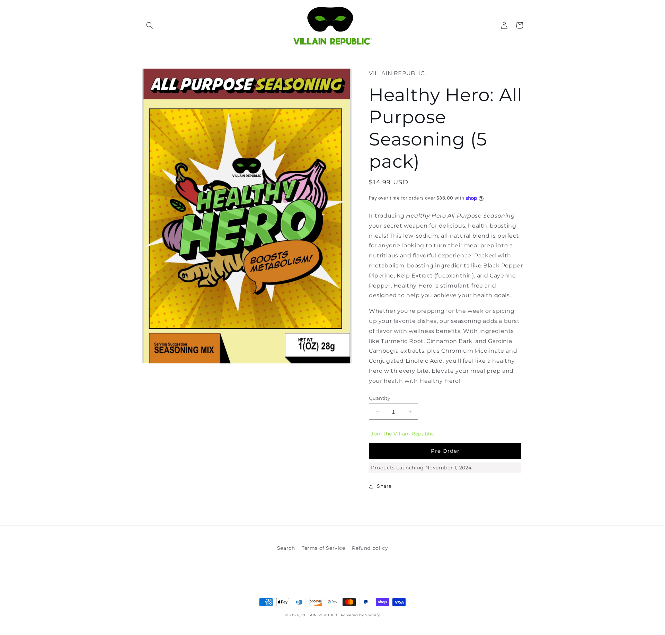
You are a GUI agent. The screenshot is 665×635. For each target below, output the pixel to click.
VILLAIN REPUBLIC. (321, 615)
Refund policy (370, 548)
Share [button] (384, 486)
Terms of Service (323, 548)
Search (286, 548)
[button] (149, 25)
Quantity (379, 398)
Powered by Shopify (360, 615)
